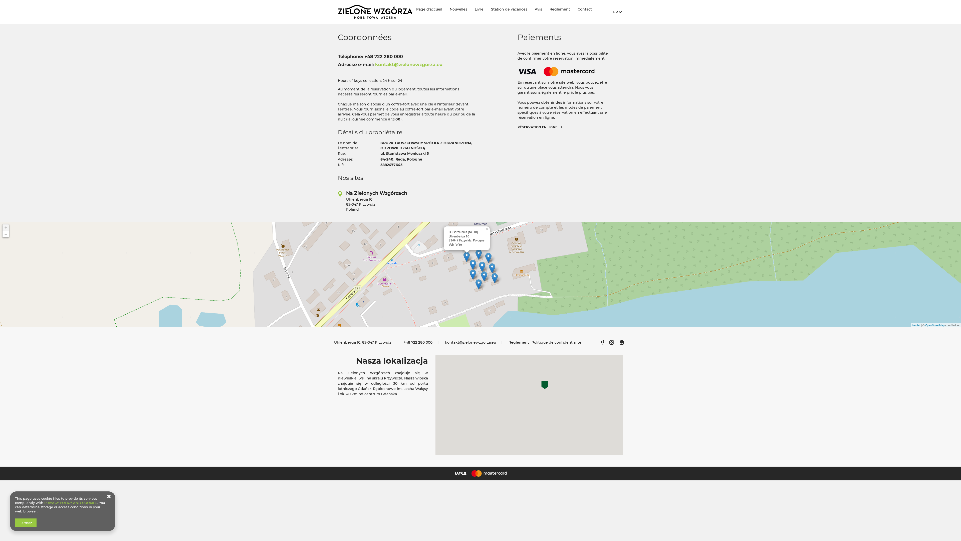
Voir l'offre (455, 244)
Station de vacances (509, 9)
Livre (479, 9)
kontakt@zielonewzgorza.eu (470, 342)
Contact (585, 9)
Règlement (560, 9)
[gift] (622, 342)
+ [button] (6, 227)
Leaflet (916, 325)
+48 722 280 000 (418, 342)
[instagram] (612, 342)
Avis (538, 9)
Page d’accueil (429, 9)
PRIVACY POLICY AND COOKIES (70, 503)
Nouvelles (458, 9)
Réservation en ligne (538, 127)
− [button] (6, 234)
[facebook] (602, 342)
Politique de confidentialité (556, 342)
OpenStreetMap (934, 325)
